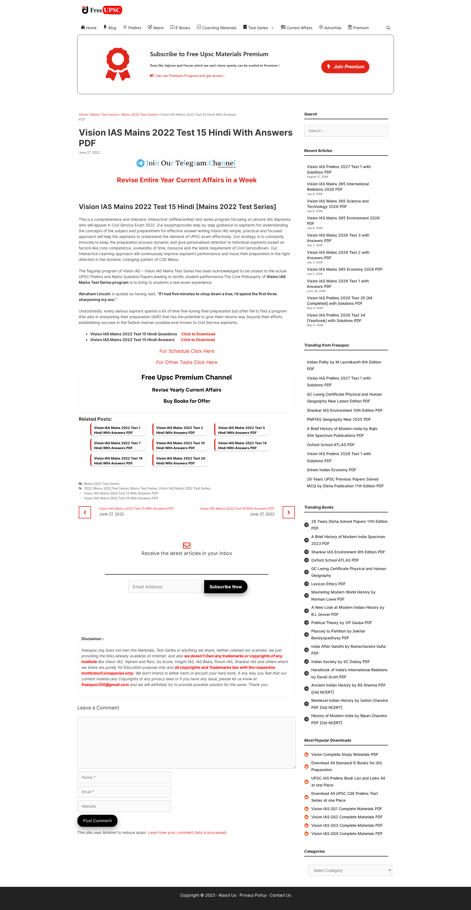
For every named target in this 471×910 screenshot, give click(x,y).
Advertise (332, 27)
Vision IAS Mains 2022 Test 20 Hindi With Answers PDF (180, 460)
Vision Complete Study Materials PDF (344, 754)
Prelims (134, 27)
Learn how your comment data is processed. (187, 832)
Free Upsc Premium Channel (186, 377)
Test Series (257, 27)
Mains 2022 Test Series (139, 114)
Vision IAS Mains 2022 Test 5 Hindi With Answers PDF (241, 430)
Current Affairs (298, 27)
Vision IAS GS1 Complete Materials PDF (346, 808)
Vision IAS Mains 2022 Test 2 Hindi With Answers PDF (179, 430)
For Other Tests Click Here (186, 362)
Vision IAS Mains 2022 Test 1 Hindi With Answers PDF (117, 430)
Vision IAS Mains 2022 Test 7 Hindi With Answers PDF (117, 445)
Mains (158, 27)
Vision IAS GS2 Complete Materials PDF (347, 816)
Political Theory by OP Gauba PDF (341, 622)
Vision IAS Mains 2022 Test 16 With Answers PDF (121, 498)
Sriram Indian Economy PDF (331, 469)
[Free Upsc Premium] (235, 64)
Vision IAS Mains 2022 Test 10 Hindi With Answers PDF (180, 445)
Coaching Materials (218, 27)
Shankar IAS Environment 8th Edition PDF (348, 552)
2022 (88, 488)
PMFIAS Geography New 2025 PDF (339, 419)
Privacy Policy (253, 895)
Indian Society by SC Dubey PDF (340, 661)
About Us (227, 895)
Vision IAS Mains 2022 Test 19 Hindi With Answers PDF (118, 460)
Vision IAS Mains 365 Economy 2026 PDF (344, 269)
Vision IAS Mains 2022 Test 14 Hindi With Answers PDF (242, 445)
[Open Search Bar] (388, 28)
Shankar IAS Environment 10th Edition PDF (345, 410)
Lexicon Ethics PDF (328, 583)
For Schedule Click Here (186, 351)
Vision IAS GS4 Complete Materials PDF (347, 833)
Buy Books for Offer (187, 401)
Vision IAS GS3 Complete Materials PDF (347, 825)
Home (90, 27)
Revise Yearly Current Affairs (186, 390)
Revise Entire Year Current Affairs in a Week (187, 180)
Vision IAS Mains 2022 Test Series (184, 488)
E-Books (182, 27)
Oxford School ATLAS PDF (331, 444)
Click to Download (198, 334)
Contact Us (280, 895)
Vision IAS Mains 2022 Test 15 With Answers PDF (121, 493)
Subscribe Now (226, 586)
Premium (360, 27)
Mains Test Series (104, 114)
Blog (111, 27)
